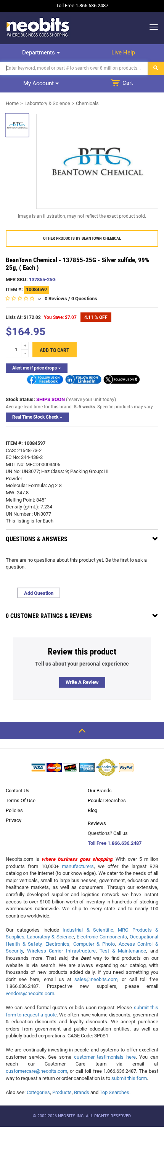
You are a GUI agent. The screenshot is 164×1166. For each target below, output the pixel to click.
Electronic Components (102, 937)
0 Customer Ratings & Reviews (49, 616)
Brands (81, 1092)
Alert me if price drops (35, 368)
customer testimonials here (105, 1057)
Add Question (38, 593)
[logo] (38, 27)
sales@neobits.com (95, 979)
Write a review (82, 682)
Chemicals (87, 103)
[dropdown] (151, 27)
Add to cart (54, 350)
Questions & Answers (37, 539)
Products (62, 1092)
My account (39, 83)
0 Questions (84, 298)
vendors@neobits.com (30, 993)
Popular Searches (107, 800)
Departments (39, 52)
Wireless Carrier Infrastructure (61, 951)
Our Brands (100, 790)
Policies (14, 810)
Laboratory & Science (47, 103)
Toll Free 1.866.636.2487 (114, 843)
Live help (123, 52)
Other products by (82, 238)
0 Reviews (56, 298)
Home (12, 103)
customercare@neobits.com (36, 1071)
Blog (92, 810)
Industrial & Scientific (88, 930)
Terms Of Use (20, 800)
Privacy (13, 820)
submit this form (129, 1078)
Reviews (97, 823)
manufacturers (78, 866)
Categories (38, 1092)
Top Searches (114, 1092)
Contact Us (17, 790)
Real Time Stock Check (35, 417)
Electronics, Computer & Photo (80, 944)
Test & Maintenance (123, 951)
